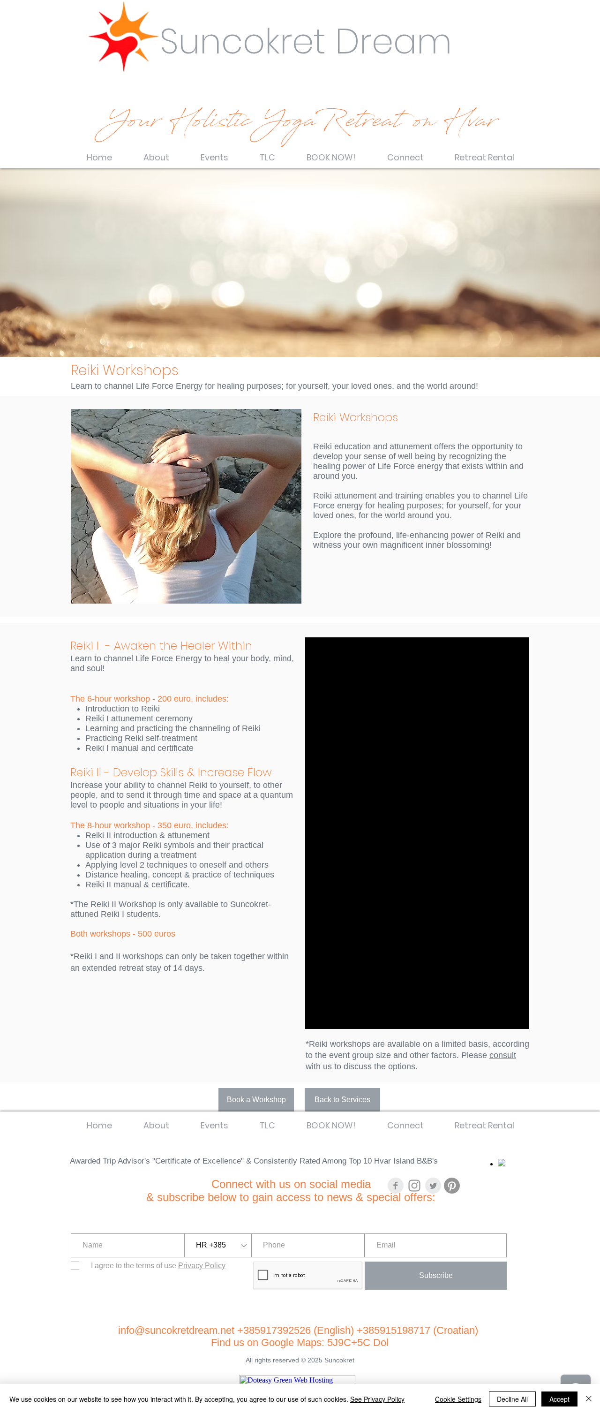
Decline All (512, 1399)
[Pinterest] (452, 1186)
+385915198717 (393, 1330)
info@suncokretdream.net (176, 1330)
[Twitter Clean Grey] (433, 1186)
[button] (156, 153)
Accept (559, 1399)
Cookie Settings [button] (458, 1399)
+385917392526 (275, 1330)
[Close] (588, 1398)
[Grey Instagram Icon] (414, 1186)
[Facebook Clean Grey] (396, 1186)
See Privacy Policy (377, 1399)
